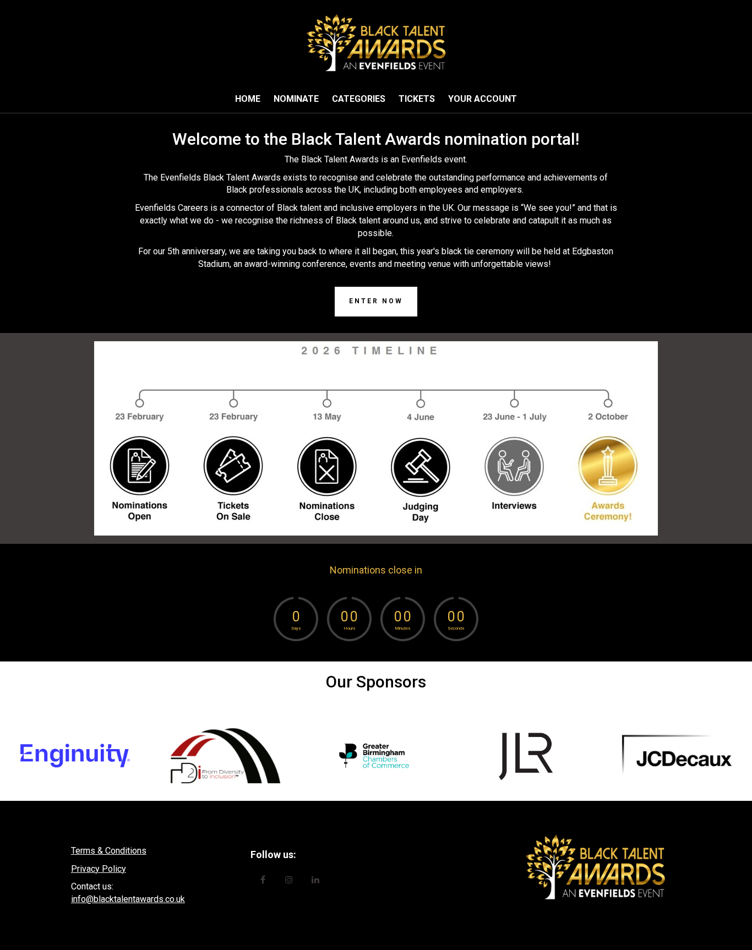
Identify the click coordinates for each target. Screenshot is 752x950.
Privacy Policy (98, 869)
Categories (358, 99)
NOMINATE (296, 99)
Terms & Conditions (108, 850)
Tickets (417, 99)
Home (247, 99)
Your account (482, 99)
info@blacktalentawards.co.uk (128, 899)
